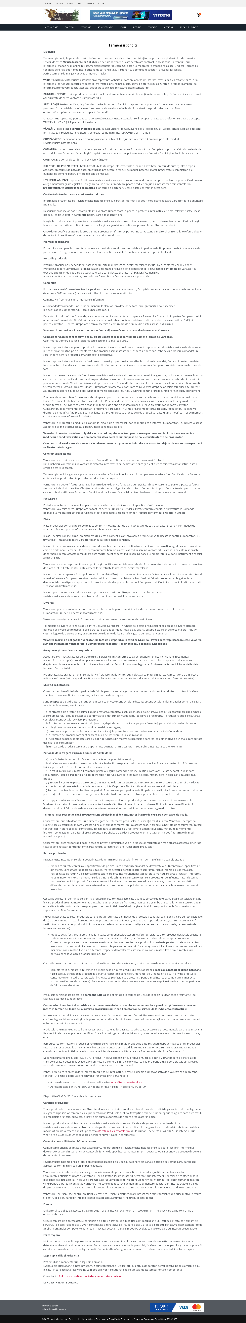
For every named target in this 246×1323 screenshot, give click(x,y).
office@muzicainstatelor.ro (127, 1082)
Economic (85, 27)
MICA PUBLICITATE (189, 27)
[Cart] (199, 15)
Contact (90, 3)
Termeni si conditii (50, 1305)
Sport (80, 3)
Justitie (137, 27)
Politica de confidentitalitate (54, 1309)
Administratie (105, 27)
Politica (69, 27)
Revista (101, 3)
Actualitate (51, 27)
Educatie (152, 27)
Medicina (168, 27)
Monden (70, 3)
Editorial (48, 3)
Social (122, 27)
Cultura (59, 3)
